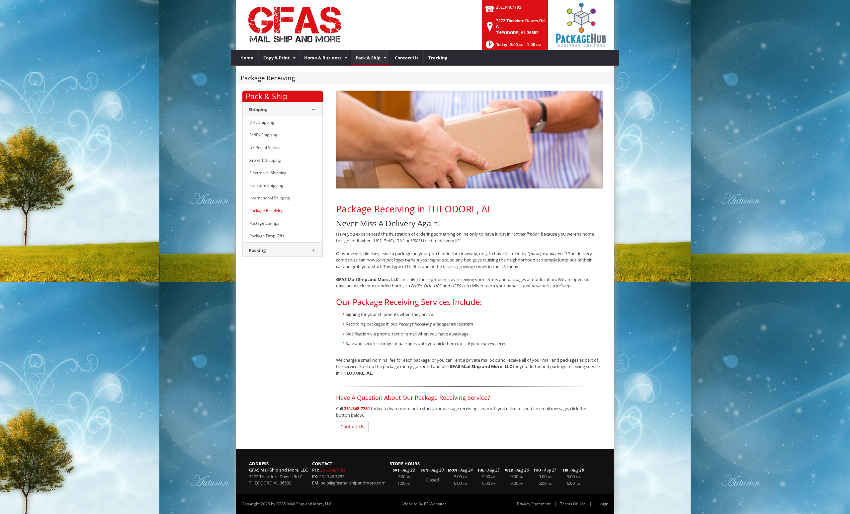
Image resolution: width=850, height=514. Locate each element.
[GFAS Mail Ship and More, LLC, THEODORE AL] (315, 24)
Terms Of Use (573, 504)
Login (603, 504)
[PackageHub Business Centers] (581, 24)
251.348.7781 (508, 7)
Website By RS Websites (424, 504)
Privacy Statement (534, 504)
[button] (512, 46)
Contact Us (352, 426)
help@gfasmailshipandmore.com (352, 483)
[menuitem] (247, 58)
